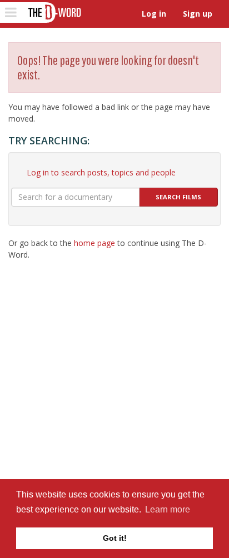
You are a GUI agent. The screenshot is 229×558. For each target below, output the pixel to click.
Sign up (197, 13)
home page (94, 243)
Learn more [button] (167, 509)
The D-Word (53, 12)
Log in (154, 13)
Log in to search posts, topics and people (101, 172)
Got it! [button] (115, 538)
